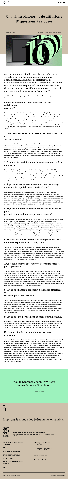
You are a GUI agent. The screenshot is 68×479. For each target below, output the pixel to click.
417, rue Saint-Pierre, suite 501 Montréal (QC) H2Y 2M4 (43, 449)
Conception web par (58, 475)
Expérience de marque (11, 451)
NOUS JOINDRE (8, 458)
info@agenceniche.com (42, 443)
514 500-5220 (38, 445)
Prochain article (37, 391)
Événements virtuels (11, 455)
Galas (5, 448)
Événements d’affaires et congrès (13, 443)
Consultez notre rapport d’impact (13, 463)
